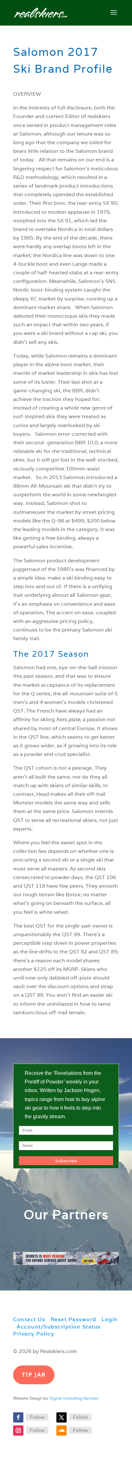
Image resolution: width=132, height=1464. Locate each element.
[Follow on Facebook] (18, 1417)
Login (110, 1319)
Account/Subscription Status (59, 1326)
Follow (37, 1417)
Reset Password (73, 1319)
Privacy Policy (33, 1333)
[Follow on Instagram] (18, 1430)
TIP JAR (34, 1374)
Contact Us (29, 1319)
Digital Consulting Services (74, 1398)
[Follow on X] (61, 1417)
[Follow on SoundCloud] (61, 1430)
